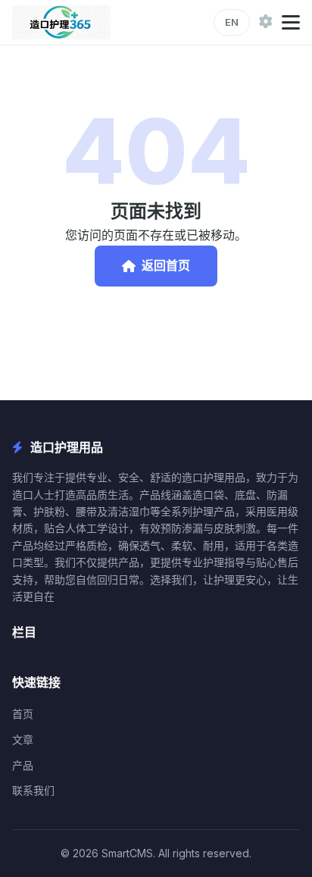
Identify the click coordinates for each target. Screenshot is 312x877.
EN (232, 22)
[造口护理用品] (61, 22)
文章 (22, 739)
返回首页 (166, 265)
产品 (22, 765)
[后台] (266, 22)
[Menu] (291, 22)
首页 (22, 713)
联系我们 (33, 790)
